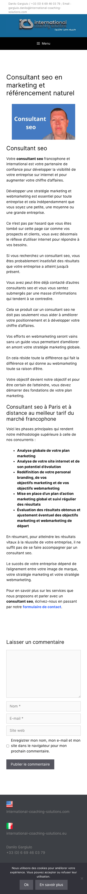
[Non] (82, 878)
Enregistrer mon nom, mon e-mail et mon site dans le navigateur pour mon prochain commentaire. (45, 745)
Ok (26, 885)
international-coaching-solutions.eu (36, 833)
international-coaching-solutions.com (37, 811)
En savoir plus (51, 885)
